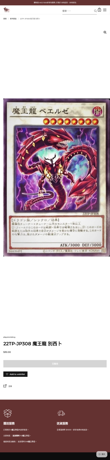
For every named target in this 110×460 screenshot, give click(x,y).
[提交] (95, 11)
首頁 (5, 19)
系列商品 (13, 19)
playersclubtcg (9, 337)
